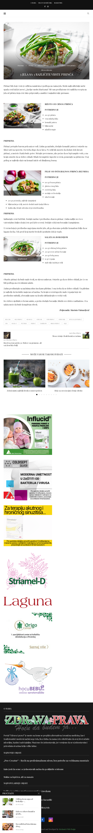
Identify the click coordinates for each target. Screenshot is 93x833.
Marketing (58, 3)
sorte (83, 86)
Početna (21, 65)
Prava (31, 65)
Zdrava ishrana (43, 65)
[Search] (88, 13)
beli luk (8, 319)
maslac (14, 323)
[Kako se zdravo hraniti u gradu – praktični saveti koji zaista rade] (7, 814)
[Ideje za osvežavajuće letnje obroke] (68, 373)
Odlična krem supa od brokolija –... (24, 800)
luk (6, 323)
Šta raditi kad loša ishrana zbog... (26, 825)
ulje (65, 323)
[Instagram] (48, 6)
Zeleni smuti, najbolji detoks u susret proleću (24, 391)
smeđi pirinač (55, 323)
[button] (7, 377)
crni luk (39, 319)
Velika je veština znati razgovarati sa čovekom (27, 791)
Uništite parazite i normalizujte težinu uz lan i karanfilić (28, 800)
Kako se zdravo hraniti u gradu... (25, 812)
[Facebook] (44, 6)
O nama (33, 3)
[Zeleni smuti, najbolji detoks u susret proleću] (24, 373)
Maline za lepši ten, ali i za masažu (18, 777)
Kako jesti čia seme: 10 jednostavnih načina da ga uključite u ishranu (33, 769)
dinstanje (62, 319)
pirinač (33, 323)
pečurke (24, 323)
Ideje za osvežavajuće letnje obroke (68, 391)
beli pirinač (19, 319)
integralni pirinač (75, 319)
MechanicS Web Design (67, 829)
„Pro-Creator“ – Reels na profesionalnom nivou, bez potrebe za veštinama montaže (46, 760)
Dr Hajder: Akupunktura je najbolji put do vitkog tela (26, 807)
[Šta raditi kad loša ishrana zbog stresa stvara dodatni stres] (7, 826)
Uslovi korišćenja (45, 3)
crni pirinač (50, 319)
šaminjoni (43, 323)
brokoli (29, 319)
